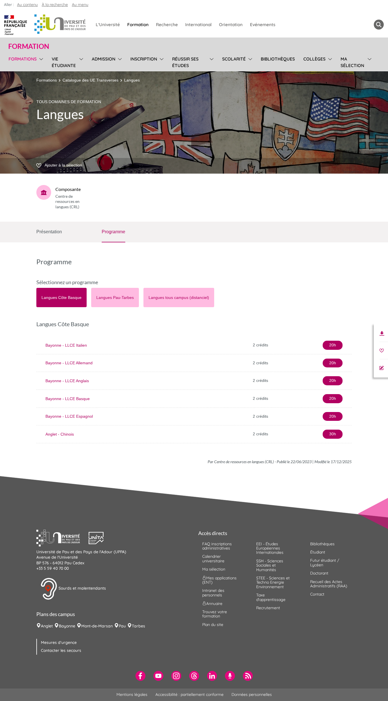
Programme (113, 231)
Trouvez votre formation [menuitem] (214, 614)
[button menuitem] (379, 25)
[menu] (40, 61)
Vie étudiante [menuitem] (64, 62)
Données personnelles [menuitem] (251, 694)
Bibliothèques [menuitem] (278, 59)
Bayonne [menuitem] (67, 626)
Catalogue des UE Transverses (90, 80)
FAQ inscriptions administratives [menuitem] (217, 546)
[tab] (61, 297)
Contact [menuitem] (317, 594)
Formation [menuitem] (138, 24)
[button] (62, 537)
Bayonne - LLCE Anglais (67, 380)
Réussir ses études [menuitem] (185, 62)
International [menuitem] (198, 24)
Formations (46, 80)
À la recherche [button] (55, 4)
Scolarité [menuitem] (234, 59)
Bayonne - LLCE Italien (66, 345)
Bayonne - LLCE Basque (67, 398)
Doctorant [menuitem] (319, 573)
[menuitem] (140, 676)
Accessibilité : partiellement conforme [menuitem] (189, 694)
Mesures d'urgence (59, 642)
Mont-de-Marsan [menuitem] (97, 626)
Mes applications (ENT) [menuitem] (219, 579)
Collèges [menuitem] (314, 59)
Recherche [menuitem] (167, 24)
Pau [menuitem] (122, 626)
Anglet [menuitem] (47, 626)
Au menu (80, 4)
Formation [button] (28, 46)
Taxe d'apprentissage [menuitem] (270, 597)
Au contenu (27, 4)
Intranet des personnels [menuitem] (213, 592)
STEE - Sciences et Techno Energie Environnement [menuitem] (273, 582)
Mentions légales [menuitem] (131, 694)
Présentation (49, 231)
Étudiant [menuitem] (317, 552)
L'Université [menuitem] (108, 24)
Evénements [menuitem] (262, 24)
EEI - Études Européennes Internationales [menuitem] (269, 548)
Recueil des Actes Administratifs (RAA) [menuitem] (328, 583)
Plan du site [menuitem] (212, 624)
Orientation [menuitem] (231, 24)
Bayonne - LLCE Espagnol (69, 416)
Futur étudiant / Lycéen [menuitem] (324, 562)
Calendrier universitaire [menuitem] (213, 558)
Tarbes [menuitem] (138, 626)
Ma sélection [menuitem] (352, 62)
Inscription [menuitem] (143, 59)
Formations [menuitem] (23, 59)
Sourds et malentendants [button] (81, 588)
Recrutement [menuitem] (268, 607)
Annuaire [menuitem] (214, 603)
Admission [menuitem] (103, 59)
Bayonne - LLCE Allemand (69, 363)
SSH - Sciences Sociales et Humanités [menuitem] (269, 565)
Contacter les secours (61, 650)
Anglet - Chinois (59, 434)
